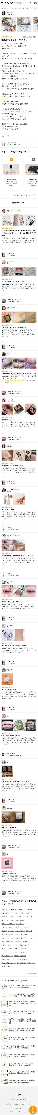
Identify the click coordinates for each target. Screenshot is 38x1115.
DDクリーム (28, 917)
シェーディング (25, 913)
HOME (19, 1095)
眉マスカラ (5, 934)
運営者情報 (8, 1104)
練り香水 (4, 966)
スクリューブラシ (22, 959)
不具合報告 (19, 1108)
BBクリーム (12, 917)
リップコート (25, 949)
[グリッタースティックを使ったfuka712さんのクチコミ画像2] (24, 24)
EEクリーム (5, 920)
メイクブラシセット (7, 956)
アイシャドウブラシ (20, 956)
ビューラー (5, 952)
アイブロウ (17, 927)
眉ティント (29, 931)
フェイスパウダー (7, 913)
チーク (21, 909)
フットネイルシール (7, 941)
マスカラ (12, 920)
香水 (9, 966)
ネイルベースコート (29, 938)
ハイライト (16, 913)
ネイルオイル (18, 941)
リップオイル (16, 949)
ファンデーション (13, 909)
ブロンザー (5, 917)
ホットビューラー (27, 927)
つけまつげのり (20, 931)
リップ (27, 945)
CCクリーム (20, 917)
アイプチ (4, 931)
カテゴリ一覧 (14, 1099)
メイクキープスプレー (19, 952)
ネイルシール (5, 938)
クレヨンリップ (6, 949)
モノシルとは (23, 1099)
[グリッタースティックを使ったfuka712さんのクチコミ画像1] (9, 24)
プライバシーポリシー (26, 1104)
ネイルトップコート (16, 938)
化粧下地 (4, 909)
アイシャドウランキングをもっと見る (25, 195)
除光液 (25, 941)
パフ (10, 952)
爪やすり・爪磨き (18, 945)
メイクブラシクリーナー (9, 963)
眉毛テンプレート (14, 934)
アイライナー (20, 924)
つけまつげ (11, 931)
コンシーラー (28, 909)
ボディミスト (31, 963)
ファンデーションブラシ (9, 959)
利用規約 (16, 1104)
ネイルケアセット (7, 945)
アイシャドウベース (7, 927)
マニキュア (24, 934)
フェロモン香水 (21, 963)
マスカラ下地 (20, 920)
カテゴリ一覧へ (31, 973)
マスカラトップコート (8, 924)
